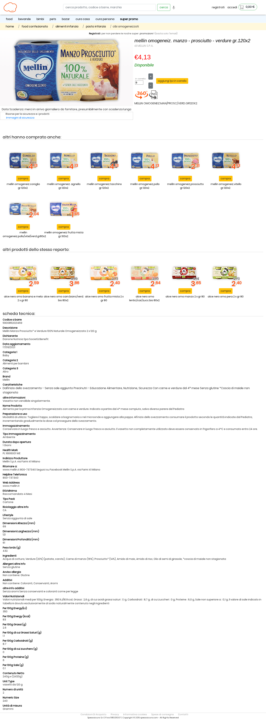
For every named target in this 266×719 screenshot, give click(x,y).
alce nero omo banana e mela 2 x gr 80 (23, 298)
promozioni (146, 33)
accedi (232, 7)
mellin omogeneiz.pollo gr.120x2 (145, 186)
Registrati (94, 33)
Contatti (183, 714)
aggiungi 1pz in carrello (172, 81)
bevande (24, 19)
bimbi (40, 19)
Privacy (115, 714)
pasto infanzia (96, 26)
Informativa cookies (135, 714)
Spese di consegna (162, 714)
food (9, 19)
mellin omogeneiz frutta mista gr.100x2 (63, 234)
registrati (218, 7)
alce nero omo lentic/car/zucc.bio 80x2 (144, 298)
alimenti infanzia (67, 26)
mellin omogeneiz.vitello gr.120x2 (226, 186)
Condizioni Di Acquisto (93, 714)
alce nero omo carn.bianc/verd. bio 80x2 (64, 298)
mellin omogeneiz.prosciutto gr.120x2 (185, 186)
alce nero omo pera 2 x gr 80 (226, 296)
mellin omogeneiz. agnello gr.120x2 (64, 186)
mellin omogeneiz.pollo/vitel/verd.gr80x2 (24, 234)
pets (53, 19)
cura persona (105, 19)
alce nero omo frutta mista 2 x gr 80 (104, 298)
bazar (66, 19)
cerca (164, 7)
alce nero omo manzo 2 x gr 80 (185, 296)
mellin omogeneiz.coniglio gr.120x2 (23, 186)
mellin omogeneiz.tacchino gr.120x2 (104, 186)
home (10, 26)
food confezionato (35, 26)
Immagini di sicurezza (20, 117)
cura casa (83, 19)
